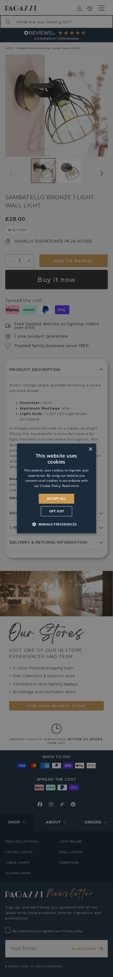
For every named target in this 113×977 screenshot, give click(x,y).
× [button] (90, 449)
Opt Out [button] (56, 511)
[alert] (56, 488)
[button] (56, 524)
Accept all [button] (56, 498)
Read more (70, 486)
